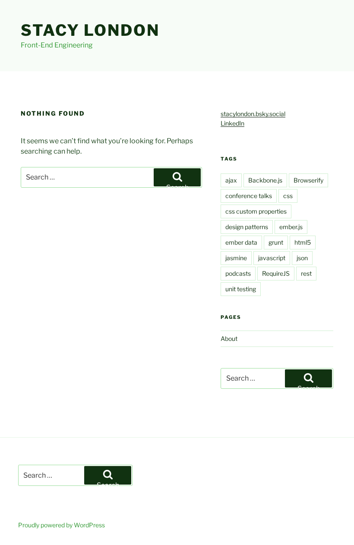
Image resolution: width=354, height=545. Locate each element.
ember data (241, 242)
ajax (231, 180)
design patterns (246, 226)
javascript (271, 257)
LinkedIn (232, 123)
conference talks (248, 195)
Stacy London (90, 30)
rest (306, 273)
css (288, 195)
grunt (276, 242)
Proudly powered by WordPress (61, 525)
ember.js (291, 226)
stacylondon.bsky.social (253, 113)
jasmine (236, 257)
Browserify (308, 180)
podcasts (238, 273)
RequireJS (276, 273)
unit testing (240, 289)
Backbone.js (265, 180)
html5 (302, 242)
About (229, 338)
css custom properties (256, 211)
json (302, 257)
